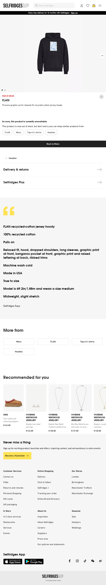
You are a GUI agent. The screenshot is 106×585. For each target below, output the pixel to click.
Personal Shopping (12, 493)
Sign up (74, 13)
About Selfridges (45, 522)
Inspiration (43, 516)
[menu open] (100, 5)
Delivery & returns (16, 170)
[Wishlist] (88, 5)
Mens (18, 341)
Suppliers (42, 533)
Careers (41, 527)
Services (7, 527)
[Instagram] (77, 562)
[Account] (81, 5)
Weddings (76, 527)
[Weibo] (100, 562)
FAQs (5, 482)
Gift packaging (10, 504)
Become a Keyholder (15, 455)
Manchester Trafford (82, 487)
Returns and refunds (13, 487)
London (75, 476)
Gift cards (8, 499)
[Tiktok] (85, 562)
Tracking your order (47, 493)
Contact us (8, 476)
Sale (74, 516)
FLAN (5, 100)
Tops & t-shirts (87, 341)
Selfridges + (43, 487)
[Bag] (94, 5)
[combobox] (56, 5)
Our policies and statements (51, 544)
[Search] (36, 5)
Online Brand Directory (49, 499)
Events (6, 533)
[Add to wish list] (101, 96)
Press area (43, 538)
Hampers (76, 522)
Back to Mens (53, 144)
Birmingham (78, 482)
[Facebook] (69, 562)
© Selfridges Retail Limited (53, 580)
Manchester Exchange (82, 493)
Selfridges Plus (13, 182)
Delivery (41, 476)
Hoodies (13, 158)
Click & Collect (44, 482)
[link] (13, 420)
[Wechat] (93, 562)
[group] (53, 409)
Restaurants (9, 522)
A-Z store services (12, 516)
